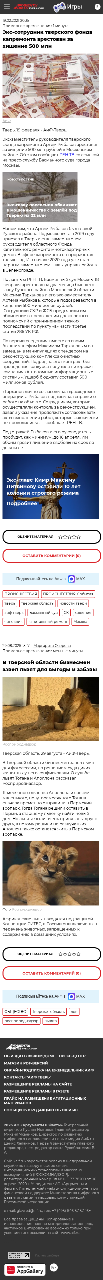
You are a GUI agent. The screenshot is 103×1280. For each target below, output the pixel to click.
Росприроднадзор (19, 744)
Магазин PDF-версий (26, 1063)
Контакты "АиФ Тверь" (27, 1077)
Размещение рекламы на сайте (38, 1084)
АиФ (6, 121)
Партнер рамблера (47, 1255)
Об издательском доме (29, 1056)
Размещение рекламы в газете (36, 1091)
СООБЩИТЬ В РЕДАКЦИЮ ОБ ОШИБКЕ (41, 1110)
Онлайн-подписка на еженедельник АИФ (49, 1070)
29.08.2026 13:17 (16, 645)
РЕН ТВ (67, 154)
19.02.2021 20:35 (15, 20)
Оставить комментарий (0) (51, 556)
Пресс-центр (72, 1056)
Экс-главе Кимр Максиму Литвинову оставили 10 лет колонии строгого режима (43, 486)
